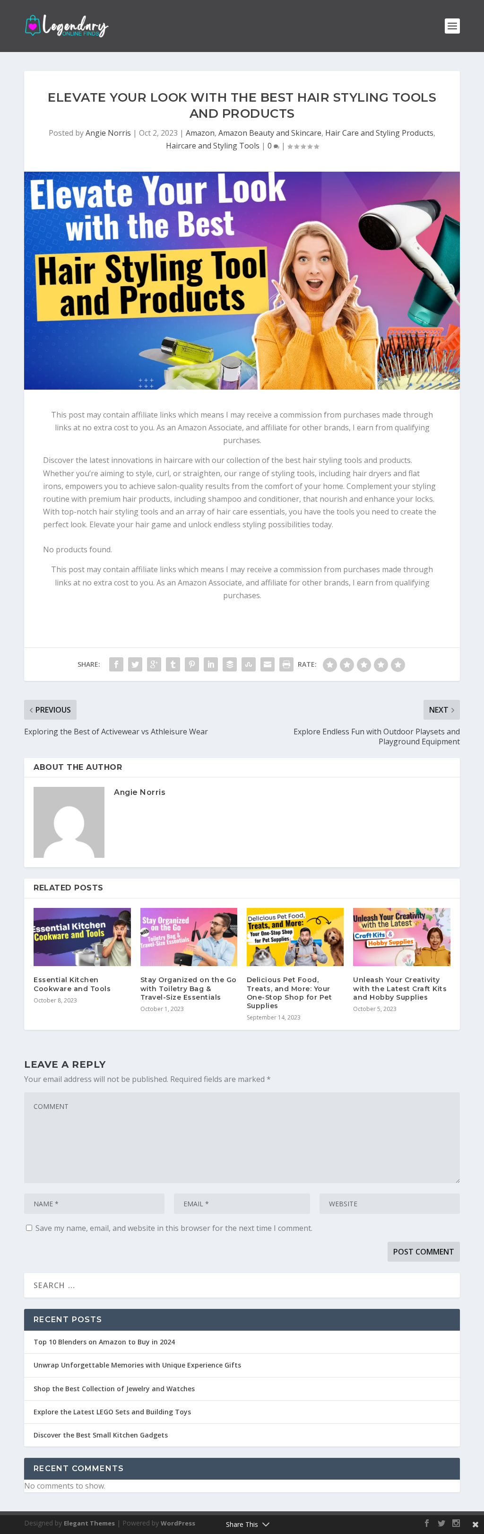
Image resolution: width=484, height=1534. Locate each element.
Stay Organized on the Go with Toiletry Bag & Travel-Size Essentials (188, 988)
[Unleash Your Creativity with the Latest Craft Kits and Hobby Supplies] (401, 937)
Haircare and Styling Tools (212, 145)
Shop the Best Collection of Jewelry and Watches (114, 1388)
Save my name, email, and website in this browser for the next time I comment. (173, 1228)
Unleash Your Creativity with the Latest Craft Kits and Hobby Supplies (400, 988)
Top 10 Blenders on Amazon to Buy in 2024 (104, 1341)
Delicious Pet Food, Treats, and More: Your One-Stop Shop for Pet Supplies (289, 993)
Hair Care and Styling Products (379, 133)
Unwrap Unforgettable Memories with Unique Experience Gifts (137, 1364)
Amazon (200, 133)
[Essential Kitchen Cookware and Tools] (82, 937)
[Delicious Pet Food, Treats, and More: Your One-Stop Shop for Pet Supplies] (295, 937)
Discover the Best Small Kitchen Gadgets (101, 1434)
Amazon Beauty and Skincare (269, 133)
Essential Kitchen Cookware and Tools (72, 984)
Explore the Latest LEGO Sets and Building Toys (112, 1411)
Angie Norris (108, 133)
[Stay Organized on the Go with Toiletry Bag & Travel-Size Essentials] (188, 937)
